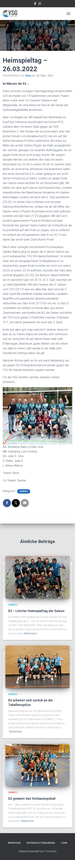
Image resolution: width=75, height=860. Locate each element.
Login (64, 843)
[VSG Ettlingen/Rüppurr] (11, 13)
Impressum (14, 843)
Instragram (39, 4)
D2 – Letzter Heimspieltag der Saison (36, 611)
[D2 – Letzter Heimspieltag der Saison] (37, 577)
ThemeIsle (50, 851)
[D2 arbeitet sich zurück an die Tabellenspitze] (37, 666)
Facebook (35, 4)
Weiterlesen (30, 633)
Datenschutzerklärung (41, 843)
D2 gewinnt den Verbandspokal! (32, 798)
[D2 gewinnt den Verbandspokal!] (37, 764)
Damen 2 (24, 491)
